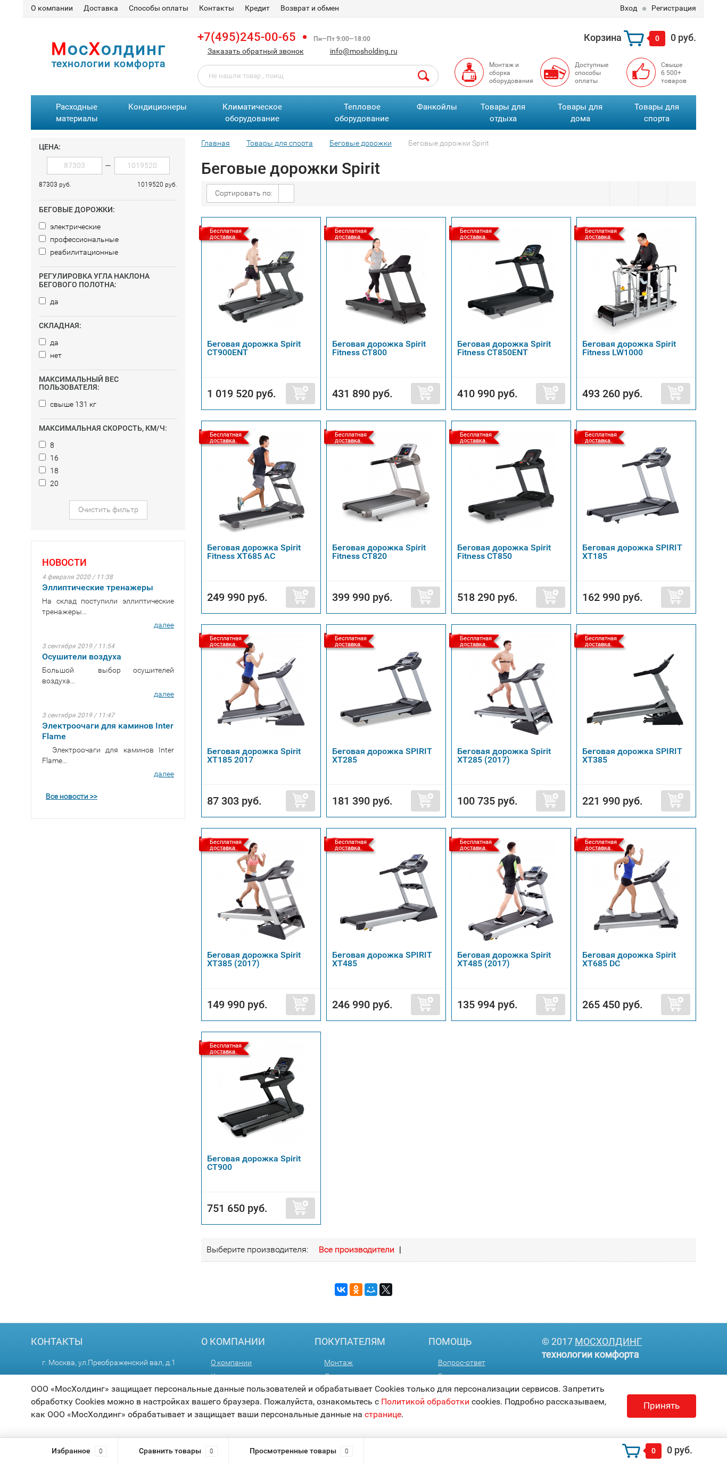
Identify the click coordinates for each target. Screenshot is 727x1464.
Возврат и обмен (309, 8)
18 (53, 470)
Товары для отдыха (503, 113)
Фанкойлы (437, 107)
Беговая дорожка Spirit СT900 (254, 1162)
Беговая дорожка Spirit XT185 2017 (254, 755)
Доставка (101, 8)
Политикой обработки (425, 1401)
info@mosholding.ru (364, 51)
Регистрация (673, 8)
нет (55, 355)
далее (164, 625)
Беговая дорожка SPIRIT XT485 (382, 959)
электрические (74, 226)
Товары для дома (580, 113)
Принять (661, 1405)
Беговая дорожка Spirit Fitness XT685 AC (254, 551)
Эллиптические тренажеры (97, 587)
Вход (628, 8)
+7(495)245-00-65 (246, 37)
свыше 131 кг (72, 404)
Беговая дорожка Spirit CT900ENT (254, 348)
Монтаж (338, 1362)
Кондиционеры (157, 107)
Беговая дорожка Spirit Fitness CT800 (379, 348)
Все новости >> (71, 796)
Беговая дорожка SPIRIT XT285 (382, 755)
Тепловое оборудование (362, 113)
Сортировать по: (243, 193)
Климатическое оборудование (252, 113)
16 (53, 458)
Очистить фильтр (108, 509)
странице (383, 1414)
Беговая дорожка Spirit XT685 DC (629, 959)
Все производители (356, 1249)
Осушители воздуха (81, 656)
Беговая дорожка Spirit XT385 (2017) (254, 959)
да (53, 301)
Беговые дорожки (360, 143)
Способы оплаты (158, 8)
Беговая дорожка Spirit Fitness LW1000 (629, 348)
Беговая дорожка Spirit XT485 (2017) (504, 959)
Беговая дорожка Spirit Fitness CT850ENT (504, 348)
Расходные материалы (77, 113)
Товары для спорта (656, 113)
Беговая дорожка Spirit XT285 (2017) (504, 755)
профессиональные (83, 239)
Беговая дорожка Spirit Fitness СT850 (504, 551)
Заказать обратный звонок (256, 51)
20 (53, 483)
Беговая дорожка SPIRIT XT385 (632, 755)
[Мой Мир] (371, 1289)
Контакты (216, 8)
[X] (385, 1289)
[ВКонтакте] (341, 1289)
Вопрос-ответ (461, 1362)
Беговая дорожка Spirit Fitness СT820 (379, 551)
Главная (215, 143)
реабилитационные (83, 252)
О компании (52, 8)
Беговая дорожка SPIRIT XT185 (632, 551)
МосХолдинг (608, 1341)
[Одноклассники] (356, 1289)
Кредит (257, 8)
